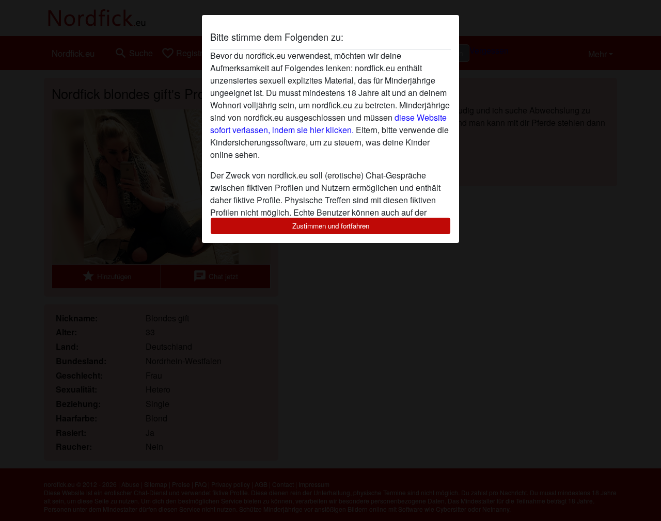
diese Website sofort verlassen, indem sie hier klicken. (328, 123)
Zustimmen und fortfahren (330, 226)
